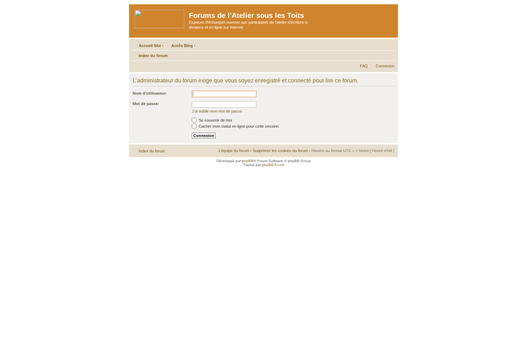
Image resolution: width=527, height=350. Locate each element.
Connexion (385, 66)
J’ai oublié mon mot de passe (217, 111)
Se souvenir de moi (215, 120)
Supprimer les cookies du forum (280, 150)
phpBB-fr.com (273, 165)
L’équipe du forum (234, 150)
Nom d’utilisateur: (150, 93)
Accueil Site (150, 45)
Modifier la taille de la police (389, 54)
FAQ (364, 66)
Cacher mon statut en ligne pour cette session (238, 126)
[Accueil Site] (160, 17)
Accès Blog (182, 45)
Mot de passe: (146, 103)
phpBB (247, 161)
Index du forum (153, 55)
